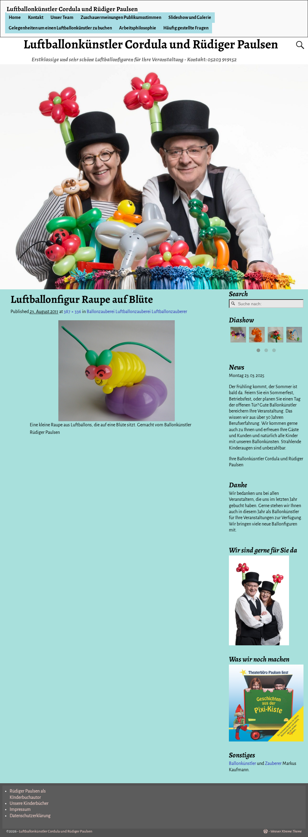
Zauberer (273, 763)
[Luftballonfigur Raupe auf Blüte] (117, 370)
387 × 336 (72, 311)
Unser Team (62, 17)
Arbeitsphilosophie (137, 28)
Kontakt (35, 17)
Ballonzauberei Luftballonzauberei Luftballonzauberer (137, 311)
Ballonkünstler (242, 763)
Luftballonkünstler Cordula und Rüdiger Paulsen (150, 44)
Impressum (20, 809)
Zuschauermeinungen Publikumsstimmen (121, 17)
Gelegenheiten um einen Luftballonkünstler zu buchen (60, 28)
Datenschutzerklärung (30, 815)
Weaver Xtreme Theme (286, 831)
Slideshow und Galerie (189, 17)
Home (15, 17)
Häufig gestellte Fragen (185, 28)
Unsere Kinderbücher (29, 803)
